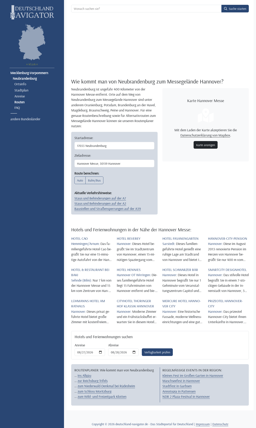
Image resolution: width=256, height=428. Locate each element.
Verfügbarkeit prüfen (157, 352)
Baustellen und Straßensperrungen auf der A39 (107, 208)
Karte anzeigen (205, 145)
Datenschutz (220, 424)
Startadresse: (83, 137)
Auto (80, 180)
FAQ (17, 107)
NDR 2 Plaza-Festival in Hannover (186, 396)
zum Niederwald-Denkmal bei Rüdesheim (106, 386)
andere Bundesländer (25, 119)
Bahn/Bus (94, 180)
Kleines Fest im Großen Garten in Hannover (192, 375)
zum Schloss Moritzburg (94, 391)
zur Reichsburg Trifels (93, 380)
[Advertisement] (160, 45)
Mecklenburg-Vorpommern (29, 72)
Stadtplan (21, 90)
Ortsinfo (20, 84)
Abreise (113, 345)
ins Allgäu (84, 375)
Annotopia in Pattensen (179, 391)
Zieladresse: (82, 155)
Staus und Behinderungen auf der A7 (100, 198)
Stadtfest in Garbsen (177, 386)
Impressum (203, 424)
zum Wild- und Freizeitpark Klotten (102, 396)
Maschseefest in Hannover (181, 380)
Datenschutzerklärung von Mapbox (205, 135)
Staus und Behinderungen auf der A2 (100, 203)
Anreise (19, 96)
